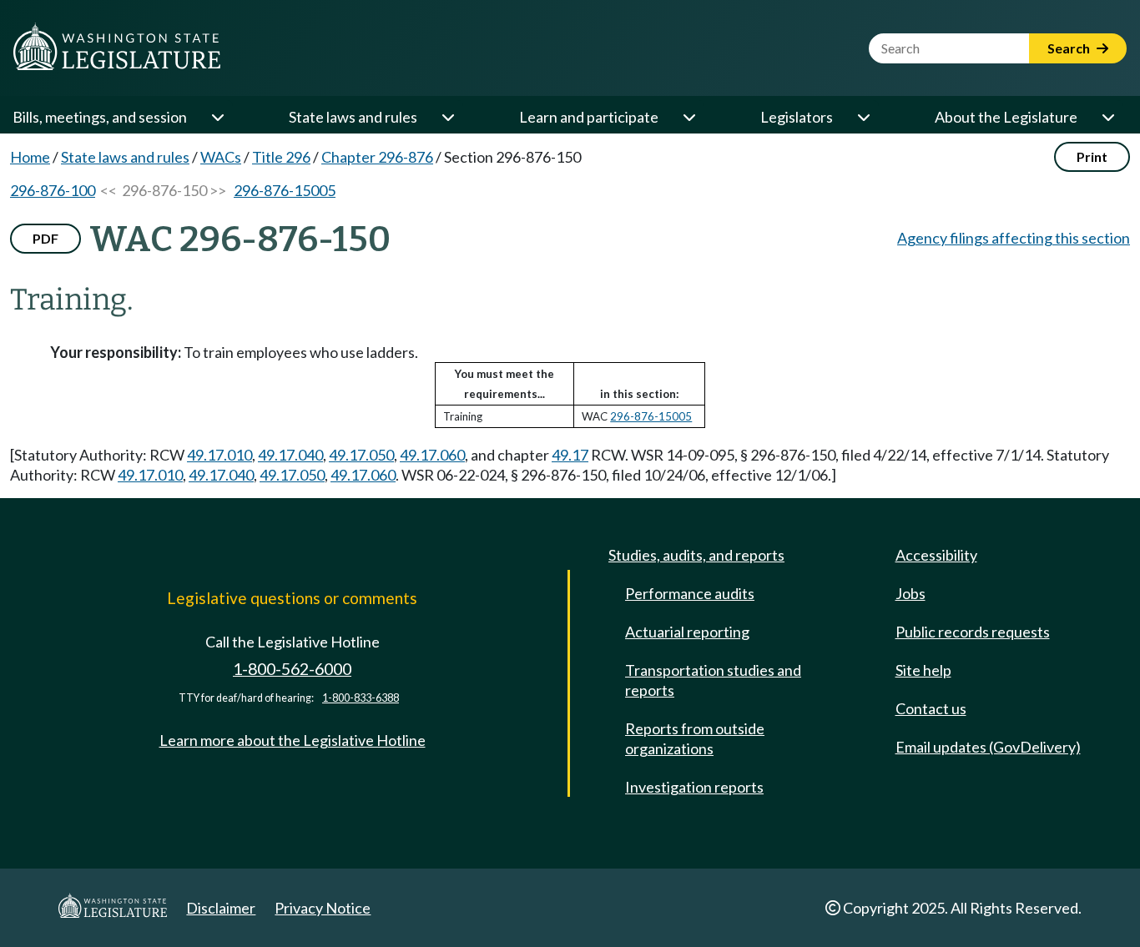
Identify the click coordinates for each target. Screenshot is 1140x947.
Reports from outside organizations (694, 738)
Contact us (930, 708)
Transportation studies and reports (713, 680)
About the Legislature (1006, 117)
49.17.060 (432, 455)
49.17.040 (290, 455)
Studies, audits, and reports (696, 555)
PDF (45, 238)
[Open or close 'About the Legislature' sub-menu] (1107, 116)
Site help (923, 670)
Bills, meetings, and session (100, 117)
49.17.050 (361, 455)
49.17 (570, 455)
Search (1069, 48)
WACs (220, 157)
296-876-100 (52, 190)
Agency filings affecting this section (1013, 238)
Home (30, 157)
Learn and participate (588, 117)
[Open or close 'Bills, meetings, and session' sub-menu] (217, 116)
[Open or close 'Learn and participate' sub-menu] (688, 116)
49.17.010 (219, 455)
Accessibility (936, 555)
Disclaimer (220, 908)
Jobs (910, 593)
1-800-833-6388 (360, 698)
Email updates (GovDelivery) (988, 747)
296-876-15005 (284, 190)
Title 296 (281, 157)
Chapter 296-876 (377, 157)
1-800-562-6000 (292, 668)
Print (1092, 156)
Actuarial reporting (687, 631)
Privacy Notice (323, 908)
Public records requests (972, 631)
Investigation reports (694, 787)
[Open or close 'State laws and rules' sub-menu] (447, 116)
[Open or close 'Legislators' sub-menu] (863, 116)
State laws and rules (353, 117)
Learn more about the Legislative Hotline (292, 740)
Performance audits (689, 593)
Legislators (796, 117)
